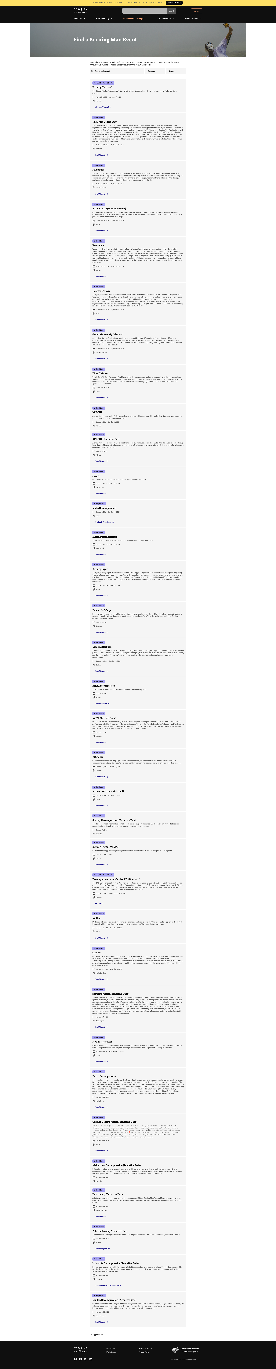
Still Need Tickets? (102, 107)
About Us (78, 18)
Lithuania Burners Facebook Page (108, 1285)
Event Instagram (101, 703)
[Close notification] (272, 3)
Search (171, 11)
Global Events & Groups (133, 18)
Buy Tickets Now (174, 3)
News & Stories (191, 18)
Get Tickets (99, 903)
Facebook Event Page (103, 522)
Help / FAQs (110, 1348)
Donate (196, 11)
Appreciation (98, 1335)
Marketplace (111, 1352)
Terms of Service (145, 1348)
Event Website (100, 155)
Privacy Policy (144, 1352)
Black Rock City (102, 18)
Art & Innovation (164, 18)
